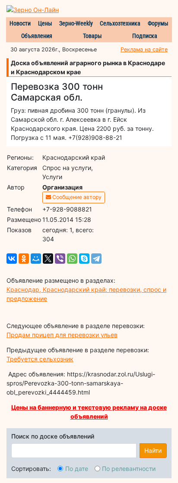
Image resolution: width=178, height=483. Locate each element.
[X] (48, 258)
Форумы (158, 23)
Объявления (36, 35)
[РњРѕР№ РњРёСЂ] (36, 258)
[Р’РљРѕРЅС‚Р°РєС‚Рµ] (11, 258)
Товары (92, 35)
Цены (45, 23)
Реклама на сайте (144, 49)
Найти (153, 450)
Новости (20, 23)
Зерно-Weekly (76, 23)
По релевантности (129, 468)
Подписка (144, 35)
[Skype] (84, 258)
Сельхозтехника (120, 23)
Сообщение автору (76, 197)
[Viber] (60, 258)
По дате (76, 468)
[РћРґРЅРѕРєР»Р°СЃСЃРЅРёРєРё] (24, 258)
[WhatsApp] (72, 258)
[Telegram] (96, 258)
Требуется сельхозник (39, 359)
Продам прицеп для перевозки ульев (62, 334)
